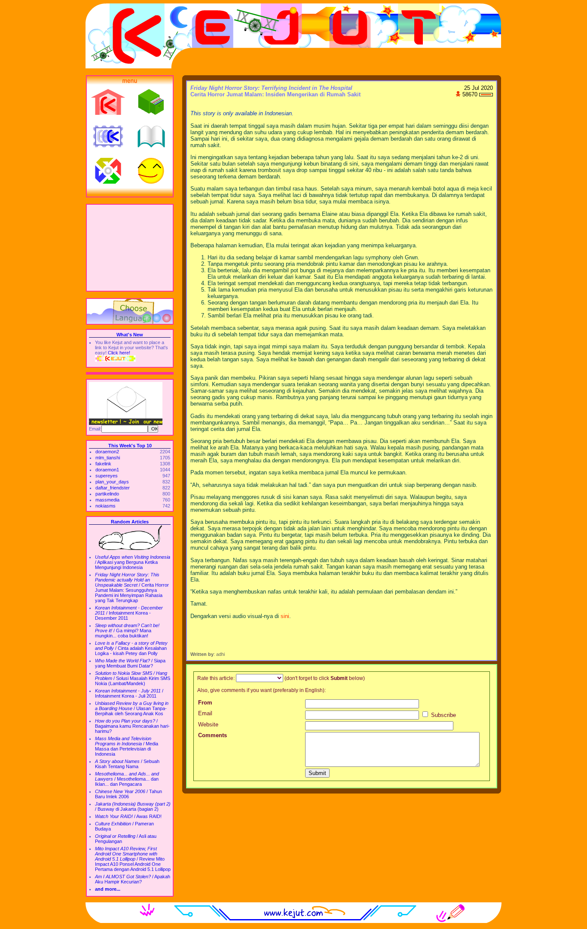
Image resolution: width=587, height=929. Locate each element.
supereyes (106, 475)
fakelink (103, 463)
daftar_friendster (112, 487)
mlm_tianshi (107, 457)
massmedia (107, 499)
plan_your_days (112, 481)
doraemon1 (107, 469)
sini (285, 616)
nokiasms (105, 505)
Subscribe (442, 715)
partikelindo (107, 493)
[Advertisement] (130, 248)
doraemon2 (107, 451)
